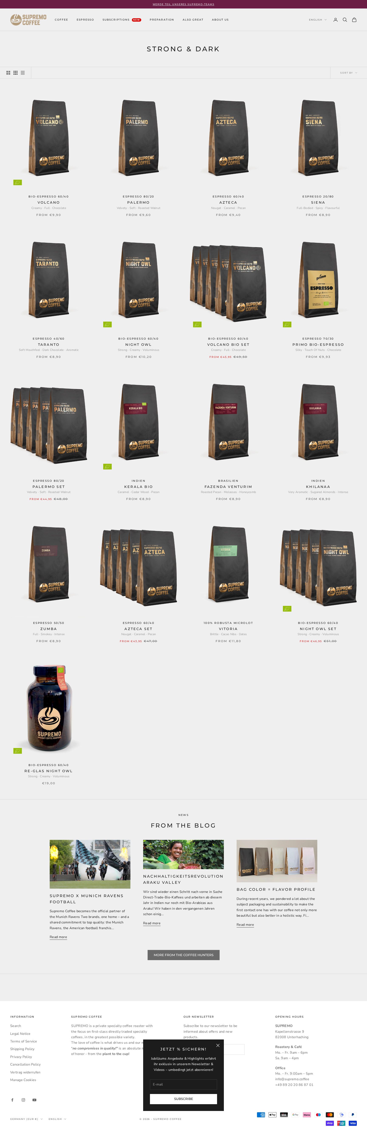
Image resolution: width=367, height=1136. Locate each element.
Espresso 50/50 (49, 623)
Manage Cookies (23, 1080)
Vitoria (228, 629)
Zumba (48, 629)
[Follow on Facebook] (12, 1100)
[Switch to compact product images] (23, 72)
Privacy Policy (21, 1057)
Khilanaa (318, 487)
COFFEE (61, 19)
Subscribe (183, 1099)
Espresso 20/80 (318, 196)
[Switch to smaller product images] (15, 72)
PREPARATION (162, 19)
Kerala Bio (138, 487)
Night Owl (138, 345)
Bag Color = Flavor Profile (276, 889)
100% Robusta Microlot (228, 623)
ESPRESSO (85, 19)
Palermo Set (48, 487)
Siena (318, 202)
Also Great (193, 19)
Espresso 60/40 (228, 196)
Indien (138, 480)
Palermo (138, 202)
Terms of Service (23, 1041)
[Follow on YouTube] (34, 1100)
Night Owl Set (318, 629)
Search (15, 1026)
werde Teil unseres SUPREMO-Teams (184, 4)
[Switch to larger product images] (8, 72)
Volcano (49, 202)
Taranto (48, 345)
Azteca (228, 202)
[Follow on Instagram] (23, 1100)
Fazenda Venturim (228, 487)
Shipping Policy (22, 1049)
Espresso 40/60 (49, 338)
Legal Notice (20, 1033)
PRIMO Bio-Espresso (318, 345)
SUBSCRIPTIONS (121, 19)
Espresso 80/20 (138, 196)
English (315, 19)
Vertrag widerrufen (25, 1072)
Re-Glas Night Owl (48, 771)
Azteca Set (138, 629)
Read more (58, 937)
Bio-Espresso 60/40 (48, 196)
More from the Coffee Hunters (183, 955)
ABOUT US (220, 19)
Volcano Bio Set (228, 345)
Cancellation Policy (25, 1064)
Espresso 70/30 (318, 338)
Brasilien (228, 480)
